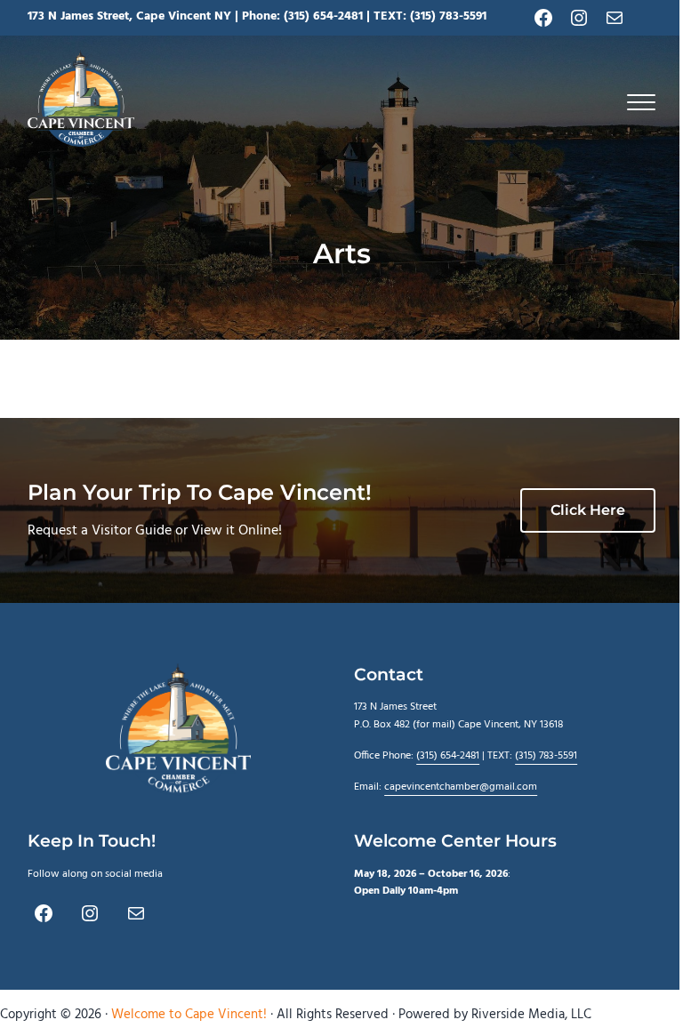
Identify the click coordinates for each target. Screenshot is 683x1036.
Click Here (587, 510)
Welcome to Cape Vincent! (189, 1014)
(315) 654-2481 (323, 16)
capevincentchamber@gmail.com (460, 787)
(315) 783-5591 (448, 16)
